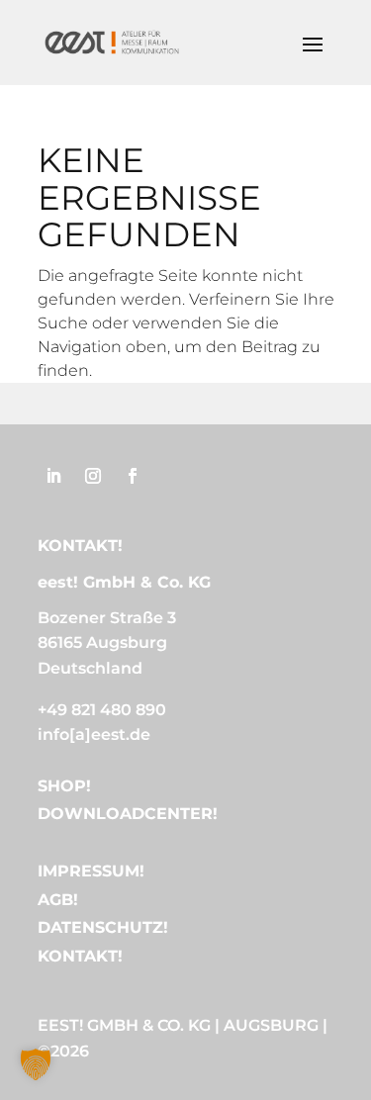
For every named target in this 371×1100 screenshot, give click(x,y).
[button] (35, 1064)
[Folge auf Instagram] (93, 476)
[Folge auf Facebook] (132, 476)
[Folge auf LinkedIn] (53, 476)
